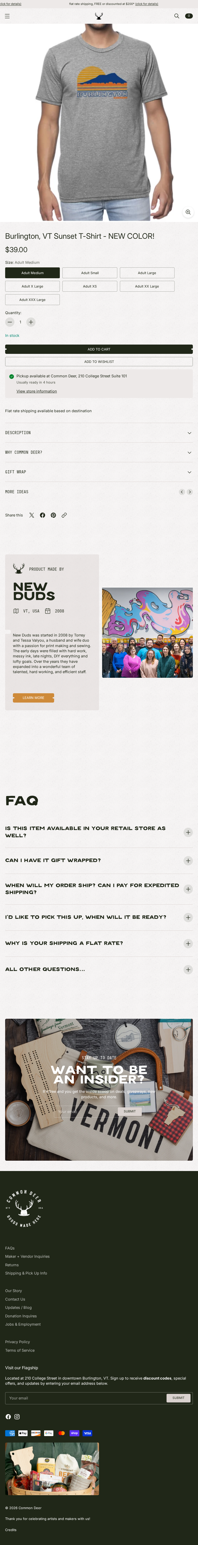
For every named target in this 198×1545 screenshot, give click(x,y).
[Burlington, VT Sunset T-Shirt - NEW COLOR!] (99, 123)
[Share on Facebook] (42, 515)
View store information (36, 391)
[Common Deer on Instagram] (17, 1417)
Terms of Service (20, 1350)
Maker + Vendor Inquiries (27, 1256)
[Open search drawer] (177, 16)
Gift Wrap (15, 471)
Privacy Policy (17, 1342)
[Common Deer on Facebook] (8, 1417)
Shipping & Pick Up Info (26, 1273)
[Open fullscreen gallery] (188, 212)
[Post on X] (31, 515)
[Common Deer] (99, 16)
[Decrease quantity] (9, 322)
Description (18, 432)
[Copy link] (64, 515)
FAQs (10, 1248)
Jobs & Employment (23, 1324)
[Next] (190, 492)
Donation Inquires (21, 1316)
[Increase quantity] (31, 322)
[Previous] (182, 492)
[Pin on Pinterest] (53, 515)
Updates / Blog (18, 1307)
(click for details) (113, 4)
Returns (12, 1265)
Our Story (13, 1290)
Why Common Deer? (23, 452)
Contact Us (15, 1299)
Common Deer (30, 1508)
